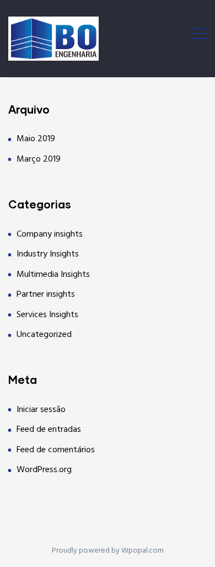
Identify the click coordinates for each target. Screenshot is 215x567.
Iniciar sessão (41, 410)
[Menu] (199, 35)
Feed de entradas (49, 429)
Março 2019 (39, 159)
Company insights (50, 234)
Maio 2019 (36, 139)
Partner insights (46, 294)
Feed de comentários (56, 450)
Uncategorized (44, 335)
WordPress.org (44, 470)
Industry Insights (48, 254)
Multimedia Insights (53, 275)
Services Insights (47, 315)
